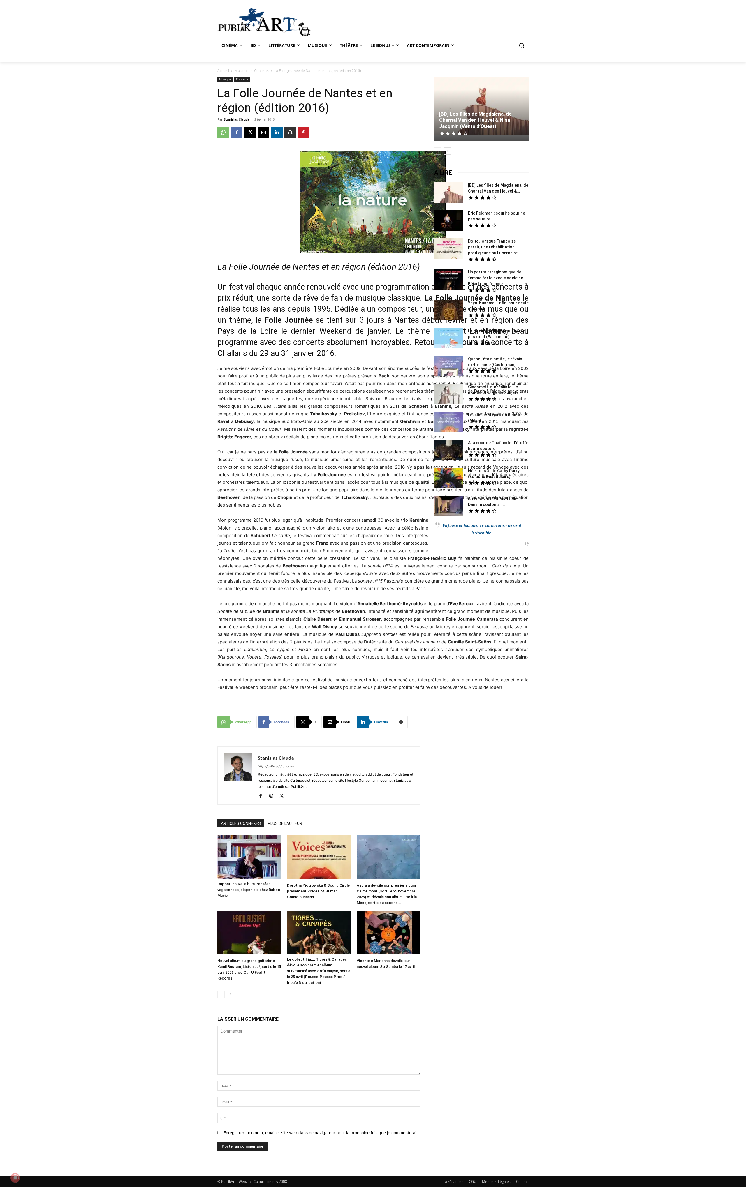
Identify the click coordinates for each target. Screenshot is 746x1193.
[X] (250, 132)
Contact (522, 1181)
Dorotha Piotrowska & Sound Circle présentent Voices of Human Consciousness (318, 891)
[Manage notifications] (15, 1178)
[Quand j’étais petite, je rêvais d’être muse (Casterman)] (448, 367)
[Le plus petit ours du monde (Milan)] (448, 423)
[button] (522, 45)
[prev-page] (221, 994)
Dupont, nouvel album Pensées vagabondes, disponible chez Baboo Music (248, 890)
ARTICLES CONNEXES (241, 823)
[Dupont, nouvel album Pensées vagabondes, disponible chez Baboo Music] (249, 857)
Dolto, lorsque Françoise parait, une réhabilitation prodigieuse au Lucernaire (493, 247)
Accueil (223, 70)
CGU (472, 1181)
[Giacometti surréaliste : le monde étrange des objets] (448, 395)
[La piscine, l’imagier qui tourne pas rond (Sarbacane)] (448, 338)
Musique (242, 70)
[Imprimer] (290, 132)
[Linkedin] (277, 132)
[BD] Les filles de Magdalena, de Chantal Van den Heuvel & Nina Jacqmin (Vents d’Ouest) (475, 120)
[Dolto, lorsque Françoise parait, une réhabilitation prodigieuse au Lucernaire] (448, 249)
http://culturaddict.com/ (276, 766)
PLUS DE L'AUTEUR (285, 823)
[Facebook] (236, 132)
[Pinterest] (303, 132)
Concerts (261, 70)
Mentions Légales (496, 1181)
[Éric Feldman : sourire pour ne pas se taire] (448, 221)
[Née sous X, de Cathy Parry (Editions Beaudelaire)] (448, 479)
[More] (401, 722)
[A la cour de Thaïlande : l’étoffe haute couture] (448, 451)
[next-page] (230, 994)
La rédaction (453, 1181)
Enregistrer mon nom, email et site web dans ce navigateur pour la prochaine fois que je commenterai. (320, 1132)
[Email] (263, 132)
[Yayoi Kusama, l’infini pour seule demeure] (448, 311)
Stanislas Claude (237, 119)
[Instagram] (273, 796)
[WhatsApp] (223, 132)
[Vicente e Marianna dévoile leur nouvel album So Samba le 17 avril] (388, 933)
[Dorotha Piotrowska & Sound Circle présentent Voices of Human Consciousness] (319, 857)
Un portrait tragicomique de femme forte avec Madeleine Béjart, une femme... (495, 278)
